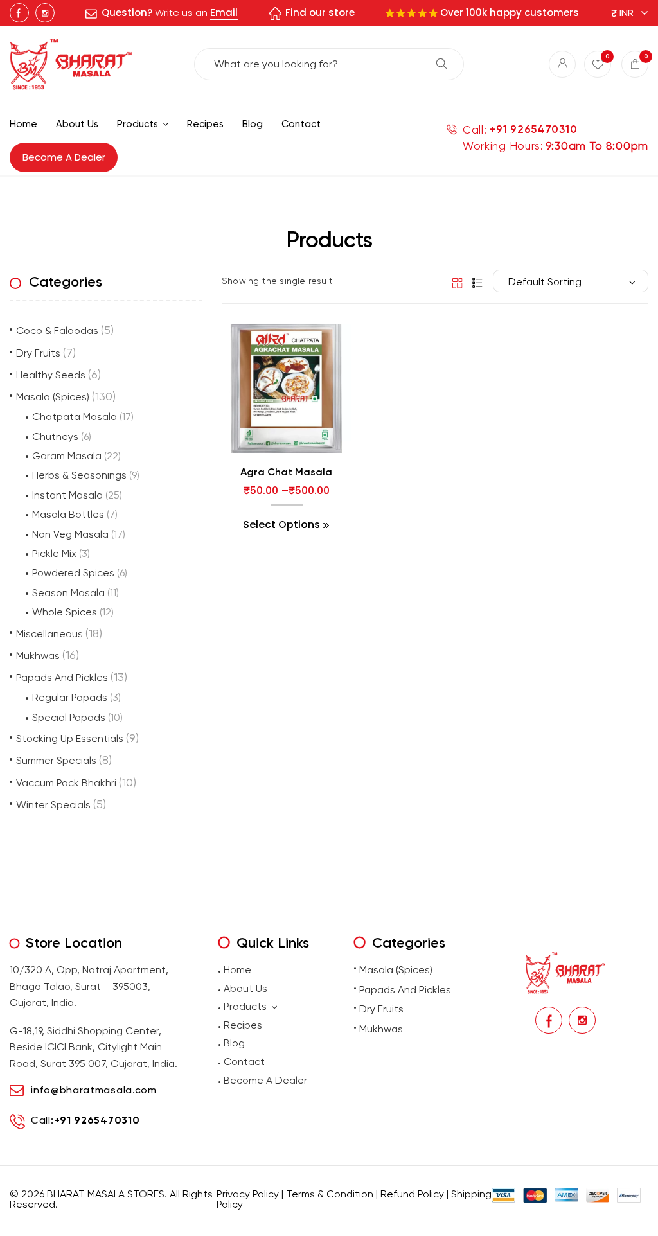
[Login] (562, 64)
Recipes (243, 1025)
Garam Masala (67, 456)
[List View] (474, 282)
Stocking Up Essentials (69, 738)
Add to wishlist (259, 466)
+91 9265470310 (533, 129)
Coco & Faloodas (57, 330)
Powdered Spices (73, 573)
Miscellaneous (49, 634)
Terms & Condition (329, 1194)
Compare (286, 466)
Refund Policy (412, 1194)
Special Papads (68, 717)
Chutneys (55, 436)
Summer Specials (56, 760)
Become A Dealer (265, 1080)
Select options (281, 525)
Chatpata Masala (74, 417)
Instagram (45, 12)
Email (224, 12)
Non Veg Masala (70, 534)
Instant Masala (67, 495)
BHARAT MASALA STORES (105, 1194)
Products (245, 1006)
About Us (245, 988)
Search (441, 63)
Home (237, 970)
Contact (244, 1061)
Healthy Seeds (50, 375)
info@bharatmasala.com (94, 1090)
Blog (234, 1043)
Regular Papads (69, 697)
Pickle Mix (54, 553)
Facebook (19, 12)
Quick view (312, 466)
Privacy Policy (248, 1194)
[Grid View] (455, 282)
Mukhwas (38, 655)
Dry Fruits (38, 353)
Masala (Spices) (52, 397)
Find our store (320, 12)
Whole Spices (64, 612)
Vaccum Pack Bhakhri (66, 783)
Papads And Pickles (62, 677)
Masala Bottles (68, 514)
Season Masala (68, 593)
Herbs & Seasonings (79, 475)
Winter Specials (53, 805)
